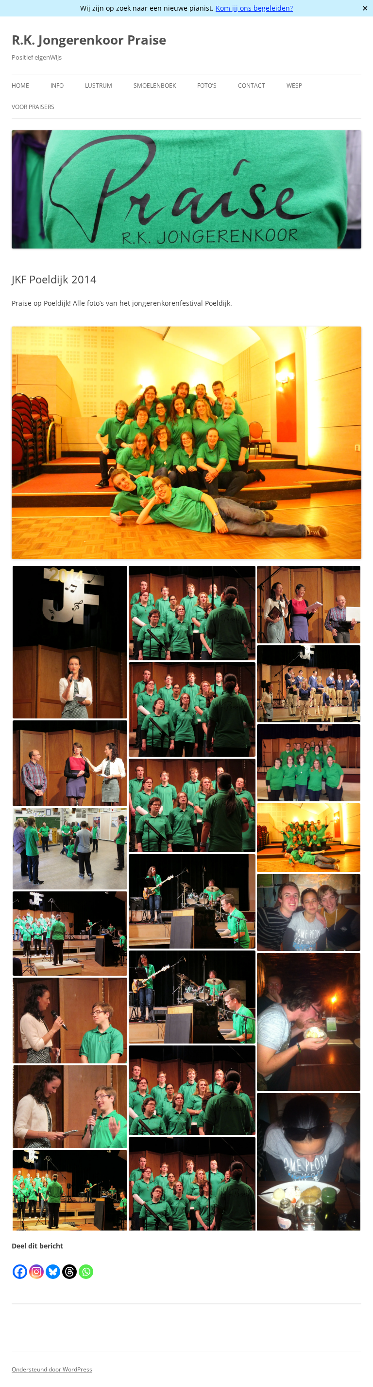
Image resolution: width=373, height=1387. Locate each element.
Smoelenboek (155, 85)
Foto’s (207, 85)
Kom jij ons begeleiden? (254, 8)
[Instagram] (36, 1266)
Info (57, 85)
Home (20, 85)
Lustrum (98, 85)
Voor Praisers (33, 107)
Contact (251, 85)
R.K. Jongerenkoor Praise (89, 39)
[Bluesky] (53, 1266)
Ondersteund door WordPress (52, 1369)
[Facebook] (20, 1266)
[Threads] (69, 1266)
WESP (294, 85)
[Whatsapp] (86, 1266)
